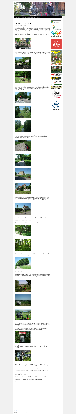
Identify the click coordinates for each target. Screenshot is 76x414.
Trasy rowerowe (18, 17)
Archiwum (39, 17)
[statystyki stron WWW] (15, 410)
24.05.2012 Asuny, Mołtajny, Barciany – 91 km (41, 20)
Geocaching (36, 17)
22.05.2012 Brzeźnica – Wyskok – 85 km (23, 23)
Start (15, 17)
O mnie (25, 17)
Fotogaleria (22, 17)
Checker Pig (32, 17)
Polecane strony (28, 17)
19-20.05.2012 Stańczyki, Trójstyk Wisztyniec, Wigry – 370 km (23, 21)
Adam (25, 25)
